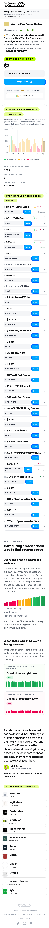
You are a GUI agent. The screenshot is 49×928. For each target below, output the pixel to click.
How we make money (12, 17)
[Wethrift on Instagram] (24, 923)
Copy (27, 212)
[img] (24, 141)
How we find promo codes (14, 914)
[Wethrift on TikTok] (18, 923)
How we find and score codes (18, 773)
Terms (28, 918)
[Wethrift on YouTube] (31, 923)
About (15, 911)
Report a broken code (36, 914)
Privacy (21, 918)
